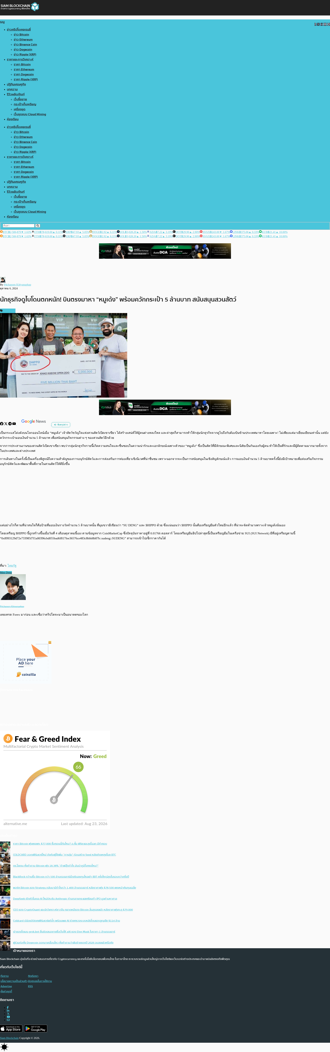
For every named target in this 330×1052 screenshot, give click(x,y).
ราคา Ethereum (24, 69)
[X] (6, 424)
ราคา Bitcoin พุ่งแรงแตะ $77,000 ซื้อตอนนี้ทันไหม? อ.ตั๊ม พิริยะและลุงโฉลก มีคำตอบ (60, 844)
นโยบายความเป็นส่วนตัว (14, 981)
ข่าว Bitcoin (21, 34)
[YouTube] (14, 424)
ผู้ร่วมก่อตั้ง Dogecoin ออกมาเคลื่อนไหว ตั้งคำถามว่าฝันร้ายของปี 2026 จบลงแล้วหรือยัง (63, 942)
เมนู (2, 21)
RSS (30, 986)
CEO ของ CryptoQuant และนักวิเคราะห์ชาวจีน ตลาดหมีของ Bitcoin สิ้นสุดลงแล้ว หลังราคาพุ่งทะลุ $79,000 (73, 910)
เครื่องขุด (19, 109)
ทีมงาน (5, 976)
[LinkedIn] (8, 1010)
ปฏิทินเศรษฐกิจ (16, 84)
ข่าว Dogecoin (23, 49)
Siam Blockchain (9, 1038)
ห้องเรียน (13, 119)
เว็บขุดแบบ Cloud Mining (30, 114)
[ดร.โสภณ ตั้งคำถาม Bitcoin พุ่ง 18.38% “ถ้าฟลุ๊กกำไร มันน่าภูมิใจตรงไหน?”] (5, 869)
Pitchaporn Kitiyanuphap (17, 284)
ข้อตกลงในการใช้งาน (40, 981)
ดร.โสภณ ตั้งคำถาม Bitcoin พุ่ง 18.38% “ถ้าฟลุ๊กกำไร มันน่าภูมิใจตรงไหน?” (55, 866)
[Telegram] (10, 424)
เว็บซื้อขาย (20, 99)
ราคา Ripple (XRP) (26, 79)
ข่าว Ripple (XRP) (25, 54)
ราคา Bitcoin (22, 64)
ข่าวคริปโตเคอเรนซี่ (19, 29)
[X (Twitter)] (8, 1013)
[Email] (8, 1019)
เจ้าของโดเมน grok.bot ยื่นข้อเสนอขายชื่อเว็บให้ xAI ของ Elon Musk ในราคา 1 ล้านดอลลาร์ (64, 931)
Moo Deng (6, 572)
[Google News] (34, 424)
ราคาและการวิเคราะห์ (20, 59)
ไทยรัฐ (12, 565)
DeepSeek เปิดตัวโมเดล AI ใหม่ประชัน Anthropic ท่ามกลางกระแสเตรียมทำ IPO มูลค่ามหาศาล (65, 899)
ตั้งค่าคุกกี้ (6, 991)
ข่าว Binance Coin (25, 44)
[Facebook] (2, 424)
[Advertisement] (165, 494)
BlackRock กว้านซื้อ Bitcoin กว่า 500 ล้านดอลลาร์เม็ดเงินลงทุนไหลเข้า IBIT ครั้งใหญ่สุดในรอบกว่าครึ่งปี (71, 877)
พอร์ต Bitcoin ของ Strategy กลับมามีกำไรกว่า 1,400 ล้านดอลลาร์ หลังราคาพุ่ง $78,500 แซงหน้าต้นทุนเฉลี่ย (74, 888)
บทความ (12, 89)
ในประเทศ (8, 311)
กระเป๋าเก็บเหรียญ (25, 104)
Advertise (6, 986)
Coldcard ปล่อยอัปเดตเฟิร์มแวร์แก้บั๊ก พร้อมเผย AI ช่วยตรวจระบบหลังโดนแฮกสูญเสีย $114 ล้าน (66, 921)
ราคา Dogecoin (24, 74)
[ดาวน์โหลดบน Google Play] (35, 1028)
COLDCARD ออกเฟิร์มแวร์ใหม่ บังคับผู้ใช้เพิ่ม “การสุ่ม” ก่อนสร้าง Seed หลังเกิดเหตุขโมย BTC (64, 855)
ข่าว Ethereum (23, 39)
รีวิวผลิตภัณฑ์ (16, 94)
